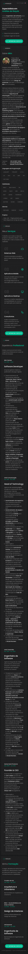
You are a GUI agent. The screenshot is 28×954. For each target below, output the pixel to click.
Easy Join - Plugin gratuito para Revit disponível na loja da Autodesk (14, 219)
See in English (20, 3)
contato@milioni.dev (16, 163)
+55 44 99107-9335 (15, 161)
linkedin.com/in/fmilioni (16, 164)
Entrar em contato (15, 41)
